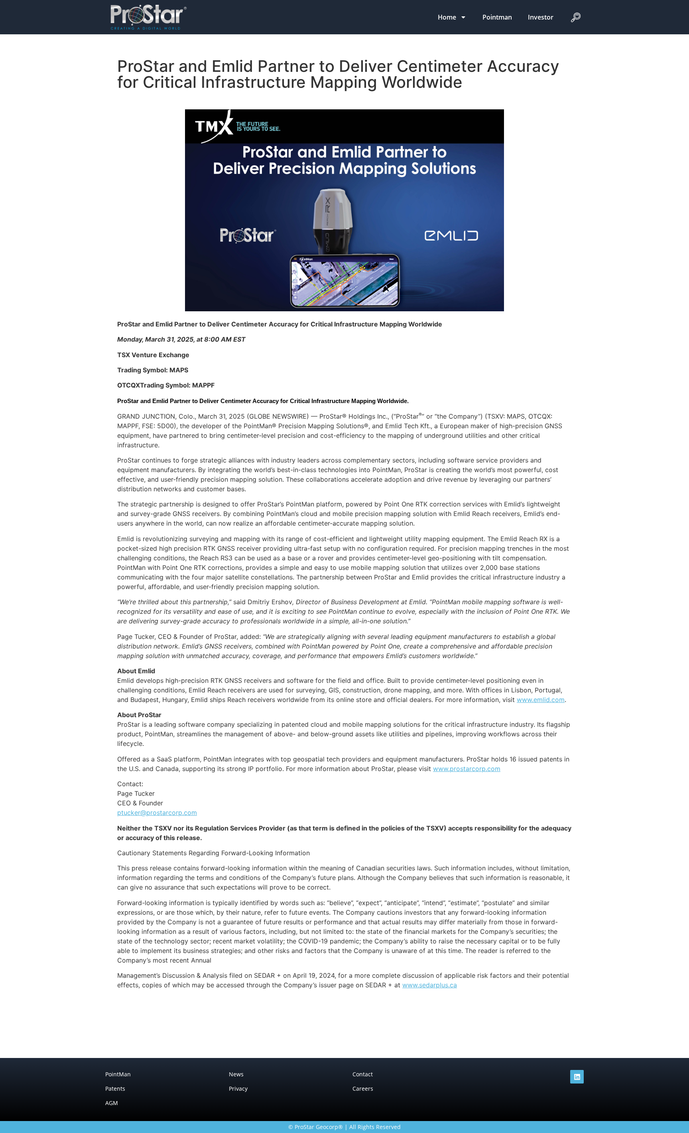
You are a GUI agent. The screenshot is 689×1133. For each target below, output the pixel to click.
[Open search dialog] (576, 19)
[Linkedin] (577, 1077)
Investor (540, 17)
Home (447, 17)
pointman (497, 17)
